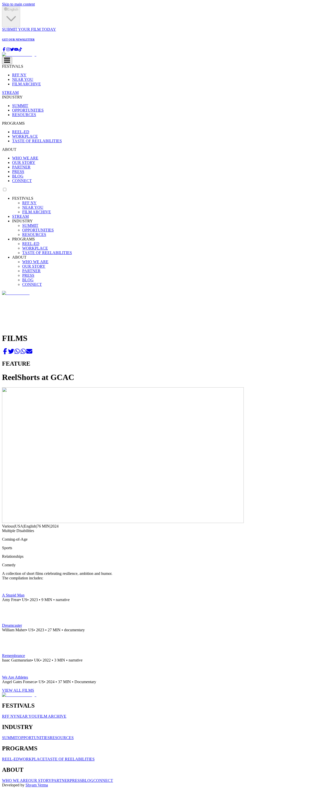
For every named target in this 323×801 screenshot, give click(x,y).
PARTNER (21, 167)
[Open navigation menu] (7, 60)
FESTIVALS (12, 66)
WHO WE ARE (25, 158)
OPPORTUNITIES (28, 110)
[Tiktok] (20, 50)
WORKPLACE (25, 136)
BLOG (17, 176)
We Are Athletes (15, 677)
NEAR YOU (22, 79)
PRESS (18, 171)
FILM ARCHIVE (26, 84)
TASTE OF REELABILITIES (37, 141)
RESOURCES (24, 115)
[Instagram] (8, 50)
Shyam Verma (36, 785)
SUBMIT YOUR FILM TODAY (29, 29)
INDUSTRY (12, 97)
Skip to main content (18, 4)
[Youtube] (16, 50)
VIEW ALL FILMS (18, 690)
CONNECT (22, 181)
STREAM (10, 92)
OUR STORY (23, 162)
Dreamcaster (12, 625)
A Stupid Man (13, 595)
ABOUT (9, 149)
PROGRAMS (13, 123)
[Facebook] (4, 50)
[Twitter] (12, 50)
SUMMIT (20, 105)
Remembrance (13, 655)
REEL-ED (20, 132)
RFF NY (19, 75)
